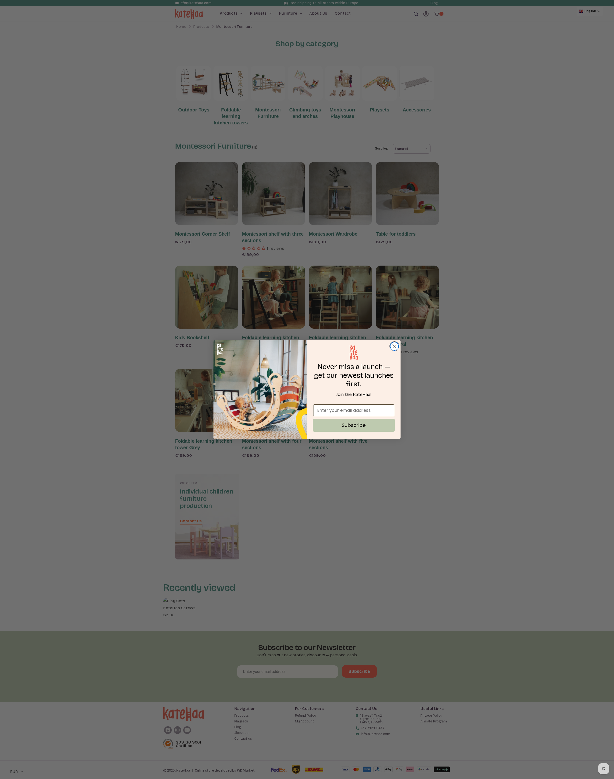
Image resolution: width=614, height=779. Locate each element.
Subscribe (354, 425)
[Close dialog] (394, 346)
